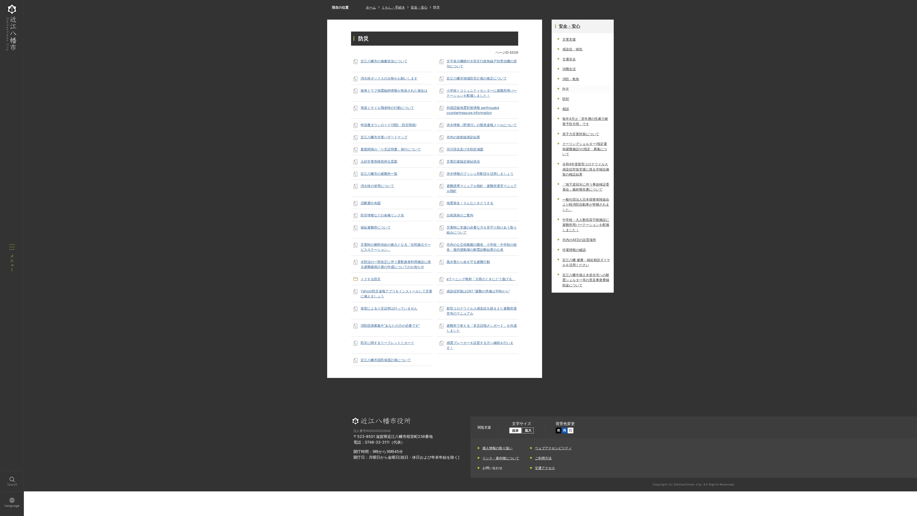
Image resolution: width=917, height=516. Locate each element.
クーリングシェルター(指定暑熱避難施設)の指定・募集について (584, 149)
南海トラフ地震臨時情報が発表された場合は (394, 90)
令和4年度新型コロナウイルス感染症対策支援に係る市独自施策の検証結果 (585, 169)
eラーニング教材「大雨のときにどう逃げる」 (481, 279)
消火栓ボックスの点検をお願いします (389, 78)
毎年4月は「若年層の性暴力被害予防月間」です (585, 121)
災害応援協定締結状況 (463, 161)
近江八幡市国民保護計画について (386, 360)
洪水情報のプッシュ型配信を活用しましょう (480, 174)
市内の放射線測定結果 (463, 137)
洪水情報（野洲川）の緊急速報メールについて (482, 125)
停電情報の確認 (574, 250)
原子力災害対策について (580, 134)
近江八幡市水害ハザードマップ (384, 137)
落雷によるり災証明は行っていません (389, 308)
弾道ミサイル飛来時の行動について (387, 108)
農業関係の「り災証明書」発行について (391, 149)
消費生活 (569, 69)
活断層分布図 (371, 203)
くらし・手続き (393, 7)
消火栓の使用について (377, 186)
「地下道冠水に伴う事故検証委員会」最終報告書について (585, 187)
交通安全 (569, 59)
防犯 (565, 99)
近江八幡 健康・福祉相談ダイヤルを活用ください (586, 262)
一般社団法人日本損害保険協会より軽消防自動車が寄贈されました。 (585, 204)
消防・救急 (570, 79)
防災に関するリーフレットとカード (387, 343)
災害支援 (569, 39)
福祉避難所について (376, 227)
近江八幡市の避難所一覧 (379, 174)
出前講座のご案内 (460, 215)
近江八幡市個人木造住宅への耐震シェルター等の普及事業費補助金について (585, 280)
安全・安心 (419, 7)
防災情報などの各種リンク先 (382, 215)
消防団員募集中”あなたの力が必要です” (390, 325)
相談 (565, 109)
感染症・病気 (572, 49)
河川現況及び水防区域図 (465, 149)
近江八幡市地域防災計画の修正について (477, 78)
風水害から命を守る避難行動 (468, 262)
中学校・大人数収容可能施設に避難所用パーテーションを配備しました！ (585, 225)
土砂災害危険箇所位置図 (379, 161)
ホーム (371, 7)
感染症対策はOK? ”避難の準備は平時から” (478, 291)
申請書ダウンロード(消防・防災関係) (388, 125)
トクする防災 (371, 279)
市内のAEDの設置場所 (579, 240)
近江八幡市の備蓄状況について (384, 61)
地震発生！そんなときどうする (470, 203)
